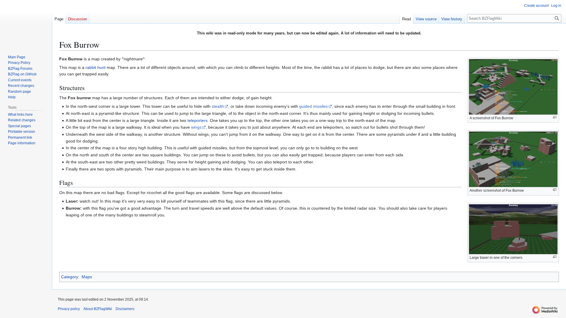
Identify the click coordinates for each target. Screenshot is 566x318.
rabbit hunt (95, 67)
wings (196, 127)
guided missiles (313, 106)
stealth (218, 106)
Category (69, 276)
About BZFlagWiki (97, 309)
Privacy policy (69, 309)
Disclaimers (125, 309)
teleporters (197, 120)
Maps (87, 276)
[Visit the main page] (26, 23)
